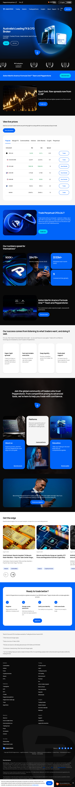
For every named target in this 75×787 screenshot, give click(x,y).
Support (54, 9)
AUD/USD (11, 173)
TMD (44, 767)
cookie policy (35, 785)
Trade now (43, 104)
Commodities (14, 568)
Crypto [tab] (49, 141)
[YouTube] (71, 748)
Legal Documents (24, 752)
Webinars (40, 710)
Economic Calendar (42, 707)
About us (5, 718)
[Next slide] (13, 575)
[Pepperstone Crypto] (52, 2)
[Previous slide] (6, 575)
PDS (52, 767)
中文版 (69, 2)
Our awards (5, 731)
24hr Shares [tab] (41, 141)
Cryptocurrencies (49, 568)
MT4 (4, 691)
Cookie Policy (56, 752)
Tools (4, 702)
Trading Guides (42, 702)
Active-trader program (43, 684)
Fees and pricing (42, 689)
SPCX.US (11, 153)
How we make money (8, 720)
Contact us (41, 720)
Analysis (6, 568)
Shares (4, 676)
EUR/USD (11, 179)
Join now (68, 9)
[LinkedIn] (68, 748)
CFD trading (41, 673)
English (63, 2)
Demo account (41, 676)
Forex (4, 671)
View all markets (9, 130)
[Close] (73, 783)
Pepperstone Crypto (8, 744)
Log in (61, 9)
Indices (4, 668)
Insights (43, 9)
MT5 (4, 689)
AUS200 (11, 186)
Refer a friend (41, 686)
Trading (18, 9)
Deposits (40, 692)
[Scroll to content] (37, 405)
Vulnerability (40, 754)
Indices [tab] (33, 141)
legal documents (61, 767)
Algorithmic (5, 705)
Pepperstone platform (8, 697)
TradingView (6, 686)
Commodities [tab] (24, 141)
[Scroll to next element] (37, 52)
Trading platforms (34, 9)
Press (4, 728)
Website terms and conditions (44, 752)
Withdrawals (41, 694)
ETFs (4, 679)
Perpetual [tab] (56, 141)
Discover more (65, 75)
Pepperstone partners (9, 2)
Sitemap (34, 754)
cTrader (5, 694)
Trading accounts (42, 671)
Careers (5, 734)
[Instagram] (65, 748)
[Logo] (8, 9)
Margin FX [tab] (15, 141)
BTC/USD (11, 166)
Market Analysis (42, 705)
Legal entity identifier (43, 723)
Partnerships (6, 741)
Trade (64, 153)
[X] (59, 748)
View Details (64, 166)
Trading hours (6, 726)
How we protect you (7, 723)
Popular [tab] (8, 141)
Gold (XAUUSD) (12, 159)
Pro (20, 2)
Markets (24, 9)
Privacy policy (33, 752)
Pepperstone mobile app (8, 699)
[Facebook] (62, 748)
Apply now (37, 620)
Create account (42, 665)
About (49, 9)
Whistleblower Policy (65, 752)
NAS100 (10, 192)
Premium (40, 679)
